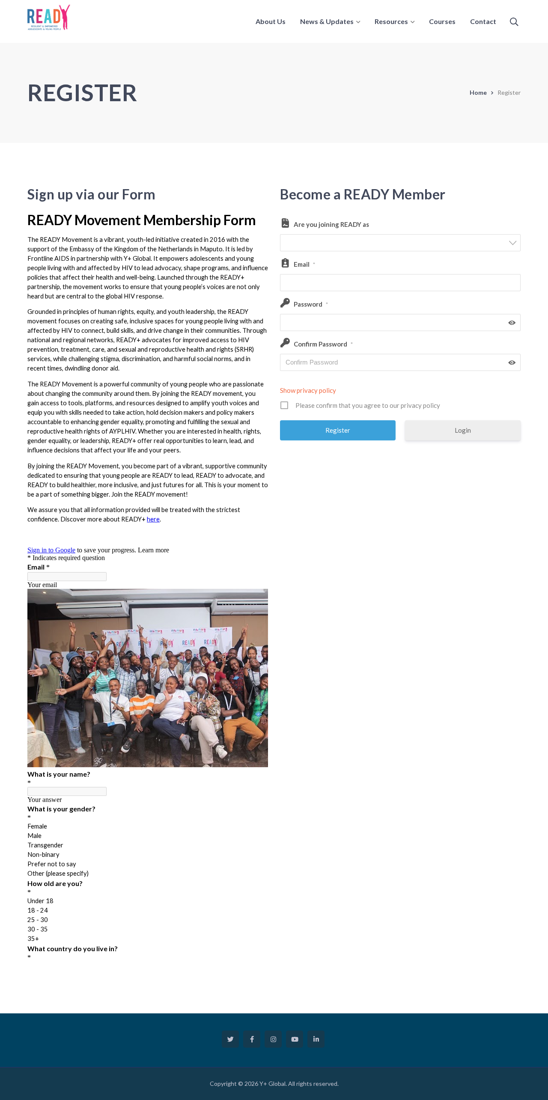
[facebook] (251, 1039)
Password (311, 304)
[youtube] (294, 1039)
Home (478, 92)
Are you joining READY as (331, 224)
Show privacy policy (308, 390)
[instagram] (273, 1039)
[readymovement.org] (48, 16)
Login (463, 430)
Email (304, 264)
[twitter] (230, 1039)
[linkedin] (316, 1039)
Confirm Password (323, 344)
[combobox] (400, 242)
